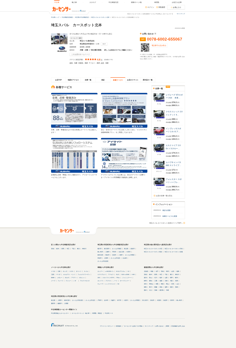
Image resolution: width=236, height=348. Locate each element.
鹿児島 (162, 290)
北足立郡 (121, 252)
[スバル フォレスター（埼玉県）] (159, 186)
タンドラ (100, 280)
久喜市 (126, 300)
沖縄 (167, 290)
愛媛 (155, 287)
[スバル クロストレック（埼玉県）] (159, 118)
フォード (60, 280)
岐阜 (176, 277)
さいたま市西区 (130, 255)
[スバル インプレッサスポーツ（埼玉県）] (159, 135)
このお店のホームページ (80, 54)
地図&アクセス (73, 80)
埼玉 (68, 248)
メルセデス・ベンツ (69, 274)
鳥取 (157, 284)
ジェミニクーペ (127, 277)
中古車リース (109, 313)
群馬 (62, 248)
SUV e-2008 (125, 274)
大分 (150, 290)
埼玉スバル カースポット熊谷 (153, 252)
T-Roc (118, 277)
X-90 (133, 274)
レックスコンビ (110, 284)
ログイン (151, 7)
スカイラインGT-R (108, 277)
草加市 (100, 258)
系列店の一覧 (148, 80)
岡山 (167, 284)
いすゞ (75, 280)
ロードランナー (124, 280)
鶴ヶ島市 (100, 252)
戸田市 (114, 252)
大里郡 (159, 300)
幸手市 (119, 300)
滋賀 (161, 280)
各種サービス (118, 80)
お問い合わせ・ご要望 (162, 326)
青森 (152, 271)
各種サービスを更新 (169, 216)
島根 (162, 284)
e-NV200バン (109, 271)
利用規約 (118, 326)
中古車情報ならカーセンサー (60, 313)
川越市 (113, 300)
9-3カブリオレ (120, 271)
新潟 (145, 277)
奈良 (145, 284)
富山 (150, 277)
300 (99, 277)
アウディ (74, 277)
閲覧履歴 (162, 7)
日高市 (114, 255)
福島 (177, 271)
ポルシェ (82, 277)
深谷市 (152, 300)
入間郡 (66, 303)
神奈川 (84, 248)
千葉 (73, 248)
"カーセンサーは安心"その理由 (133, 326)
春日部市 (107, 248)
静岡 (145, 280)
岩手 (157, 271)
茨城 (52, 248)
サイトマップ (181, 13)
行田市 (128, 252)
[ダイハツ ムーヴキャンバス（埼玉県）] (159, 169)
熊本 (145, 290)
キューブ (100, 284)
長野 (171, 277)
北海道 (146, 271)
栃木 (57, 248)
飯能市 (60, 303)
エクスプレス (102, 274)
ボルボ (67, 277)
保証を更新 (166, 210)
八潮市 (121, 255)
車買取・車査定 (97, 313)
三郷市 (107, 252)
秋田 (167, 271)
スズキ (71, 271)
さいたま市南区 (117, 248)
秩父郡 (126, 248)
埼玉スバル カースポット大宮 (153, 248)
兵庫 (176, 280)
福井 (161, 277)
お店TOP (58, 80)
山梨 (166, 277)
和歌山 (151, 284)
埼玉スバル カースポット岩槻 (174, 252)
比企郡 (125, 258)
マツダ (58, 274)
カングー (100, 271)
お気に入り (177, 7)
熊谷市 (107, 255)
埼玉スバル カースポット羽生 (174, 248)
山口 (177, 284)
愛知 (150, 280)
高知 (161, 287)
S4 (118, 284)
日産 (59, 271)
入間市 (106, 258)
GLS (117, 274)
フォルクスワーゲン (84, 274)
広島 (172, 284)
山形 (172, 271)
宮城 (162, 271)
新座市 (133, 248)
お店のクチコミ (132, 80)
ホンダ (65, 271)
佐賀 (171, 287)
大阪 (171, 280)
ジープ (53, 280)
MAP (104, 44)
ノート (115, 280)
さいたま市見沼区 (103, 261)
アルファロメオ (85, 280)
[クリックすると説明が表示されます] (155, 34)
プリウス (108, 280)
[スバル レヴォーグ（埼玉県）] (159, 101)
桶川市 (100, 248)
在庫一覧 (88, 80)
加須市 (165, 300)
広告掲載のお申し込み (178, 326)
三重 (155, 280)
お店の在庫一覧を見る (164, 196)
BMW (52, 277)
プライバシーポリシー (106, 326)
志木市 (106, 300)
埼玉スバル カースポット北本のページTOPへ (165, 223)
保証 (103, 80)
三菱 (52, 274)
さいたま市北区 (115, 258)
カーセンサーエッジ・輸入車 (80, 313)
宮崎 (155, 290)
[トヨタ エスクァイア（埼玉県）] (159, 152)
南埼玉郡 (100, 255)
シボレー (59, 277)
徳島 (145, 287)
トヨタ (53, 271)
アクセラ (111, 274)
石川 (155, 277)
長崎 (176, 287)
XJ (128, 271)
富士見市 (145, 300)
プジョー (68, 280)
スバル (86, 271)
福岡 (166, 287)
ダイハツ (78, 271)
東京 (78, 248)
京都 (166, 280)
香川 (150, 287)
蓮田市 (53, 303)
